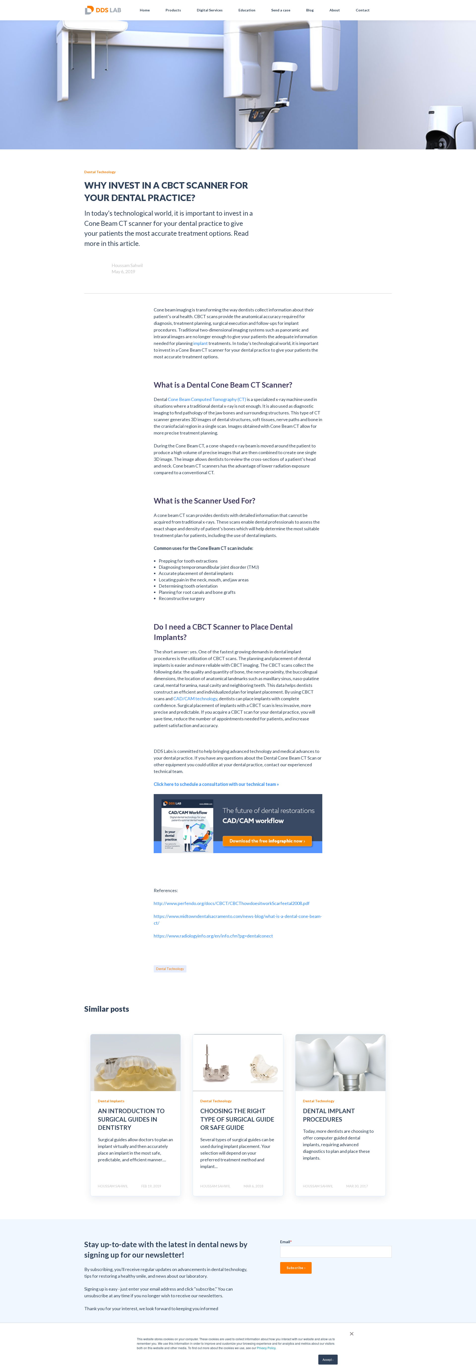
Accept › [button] (328, 1359)
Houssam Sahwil (127, 265)
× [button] (352, 1332)
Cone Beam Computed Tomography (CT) (207, 399)
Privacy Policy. (266, 1348)
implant (200, 343)
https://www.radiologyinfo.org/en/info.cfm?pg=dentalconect (213, 935)
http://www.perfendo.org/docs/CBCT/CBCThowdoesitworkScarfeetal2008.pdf (232, 903)
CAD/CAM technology (195, 698)
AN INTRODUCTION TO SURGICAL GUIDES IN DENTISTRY (131, 1119)
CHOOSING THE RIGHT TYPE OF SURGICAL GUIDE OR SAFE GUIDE (237, 1119)
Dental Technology (170, 969)
